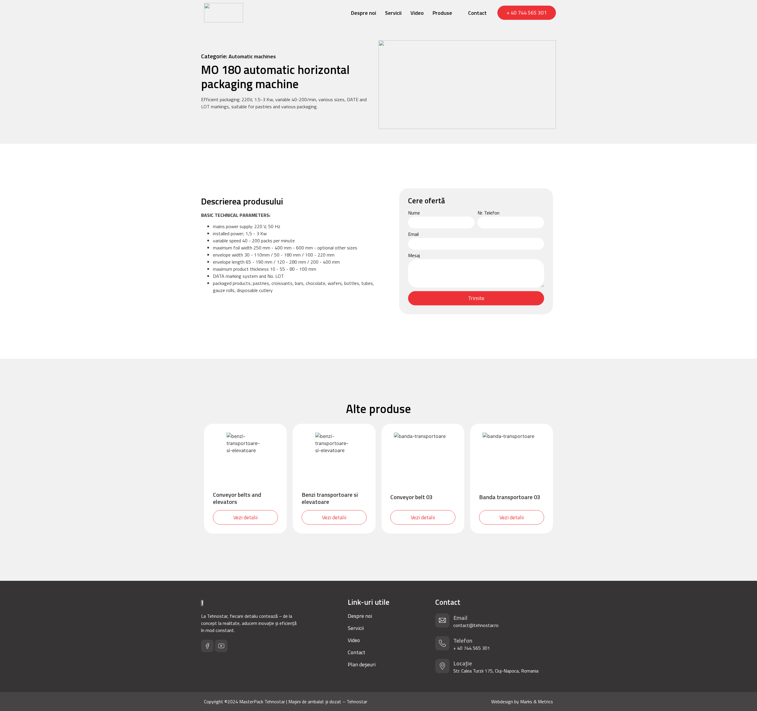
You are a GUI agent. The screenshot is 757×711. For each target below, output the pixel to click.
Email (413, 235)
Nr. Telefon (488, 213)
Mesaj (414, 256)
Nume (414, 213)
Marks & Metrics (536, 701)
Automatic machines (252, 56)
